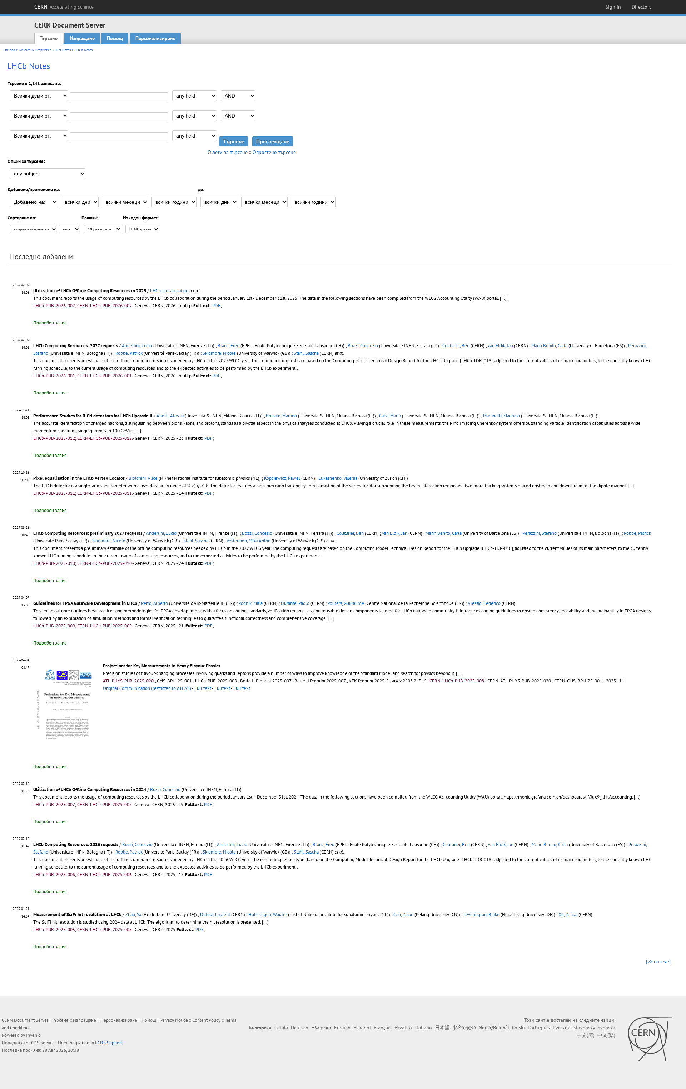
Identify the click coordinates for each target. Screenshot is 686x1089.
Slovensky (584, 1027)
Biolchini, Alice (143, 478)
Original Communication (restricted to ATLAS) (147, 688)
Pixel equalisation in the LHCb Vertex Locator (79, 478)
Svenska (606, 1027)
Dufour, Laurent (215, 914)
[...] (503, 298)
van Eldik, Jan (500, 346)
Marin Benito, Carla (549, 346)
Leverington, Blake (481, 914)
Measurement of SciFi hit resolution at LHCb (77, 914)
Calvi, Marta (390, 416)
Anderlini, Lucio (137, 346)
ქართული (464, 1027)
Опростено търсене (274, 152)
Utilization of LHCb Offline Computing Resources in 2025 (89, 291)
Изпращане (82, 38)
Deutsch (299, 1027)
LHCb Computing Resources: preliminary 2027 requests (87, 533)
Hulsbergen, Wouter (267, 914)
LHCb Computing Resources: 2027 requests (75, 346)
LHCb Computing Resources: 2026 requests (75, 844)
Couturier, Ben (455, 346)
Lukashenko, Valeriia (337, 478)
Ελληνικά (321, 1027)
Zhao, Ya (133, 914)
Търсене (49, 38)
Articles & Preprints (34, 50)
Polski (518, 1027)
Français (383, 1027)
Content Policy (206, 1020)
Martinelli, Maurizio (501, 416)
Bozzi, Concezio (363, 346)
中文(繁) (606, 1035)
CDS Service (43, 1043)
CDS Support (110, 1043)
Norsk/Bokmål (494, 1027)
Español (362, 1027)
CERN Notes (62, 50)
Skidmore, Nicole (219, 353)
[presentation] (197, 486)
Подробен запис (49, 323)
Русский (562, 1027)
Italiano (423, 1027)
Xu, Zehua (567, 914)
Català (281, 1027)
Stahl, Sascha (306, 353)
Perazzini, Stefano (539, 533)
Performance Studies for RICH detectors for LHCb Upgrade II (93, 416)
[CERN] (650, 1038)
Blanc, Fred (228, 346)
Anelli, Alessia (170, 416)
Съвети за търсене (228, 152)
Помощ (115, 38)
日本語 (442, 1027)
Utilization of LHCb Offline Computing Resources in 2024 (89, 789)
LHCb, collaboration (169, 291)
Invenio (33, 1035)
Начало (9, 50)
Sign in (613, 7)
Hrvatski (403, 1027)
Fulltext (222, 688)
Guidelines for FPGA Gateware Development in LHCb (85, 603)
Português (539, 1027)
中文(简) (586, 1035)
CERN (64, 7)
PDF (216, 306)
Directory (642, 7)
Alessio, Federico (484, 603)
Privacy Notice (174, 1020)
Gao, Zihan (403, 914)
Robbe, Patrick (129, 353)
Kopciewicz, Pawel (282, 478)
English (342, 1027)
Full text (202, 688)
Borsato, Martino (281, 416)
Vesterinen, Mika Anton (248, 541)
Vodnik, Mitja (251, 603)
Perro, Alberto (154, 603)
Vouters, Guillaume (346, 603)
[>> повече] (658, 961)
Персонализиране (155, 38)
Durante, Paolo (295, 603)
